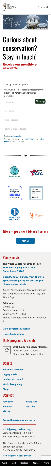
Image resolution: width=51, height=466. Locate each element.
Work (4, 462)
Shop (5, 389)
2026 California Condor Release (30, 347)
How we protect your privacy (17, 455)
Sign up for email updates (16, 84)
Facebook (8, 401)
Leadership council (13, 379)
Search (41, 7)
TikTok (6, 411)
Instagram (31, 401)
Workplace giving (12, 384)
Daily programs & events (16, 328)
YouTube (30, 406)
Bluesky (7, 406)
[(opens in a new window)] (15, 193)
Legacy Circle (10, 374)
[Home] (9, 7)
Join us (25, 241)
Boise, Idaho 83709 (13, 271)
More (46, 462)
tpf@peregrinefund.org (18, 429)
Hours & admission (13, 334)
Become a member (13, 369)
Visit (14, 462)
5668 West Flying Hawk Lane (19, 267)
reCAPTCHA (28, 139)
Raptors (24, 462)
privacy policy (16, 136)
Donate (36, 462)
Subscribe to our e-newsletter (19, 420)
